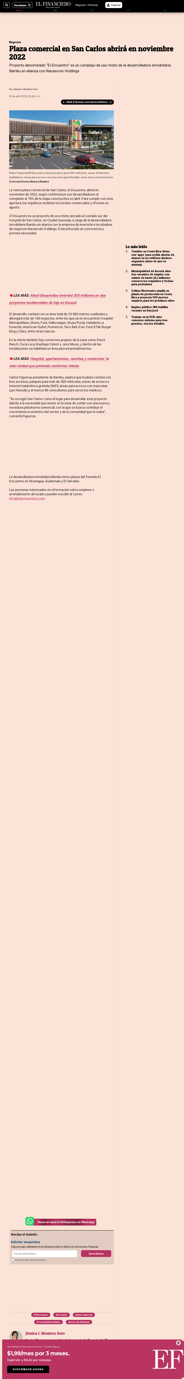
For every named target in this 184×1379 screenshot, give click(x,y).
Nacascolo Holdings (78, 1322)
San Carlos (61, 1314)
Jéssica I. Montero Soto (25, 89)
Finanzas (93, 5)
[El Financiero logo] (53, 5)
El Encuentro (41, 1314)
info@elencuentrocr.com (27, 498)
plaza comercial (83, 1314)
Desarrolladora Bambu (48, 1322)
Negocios (81, 5)
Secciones (20, 5)
